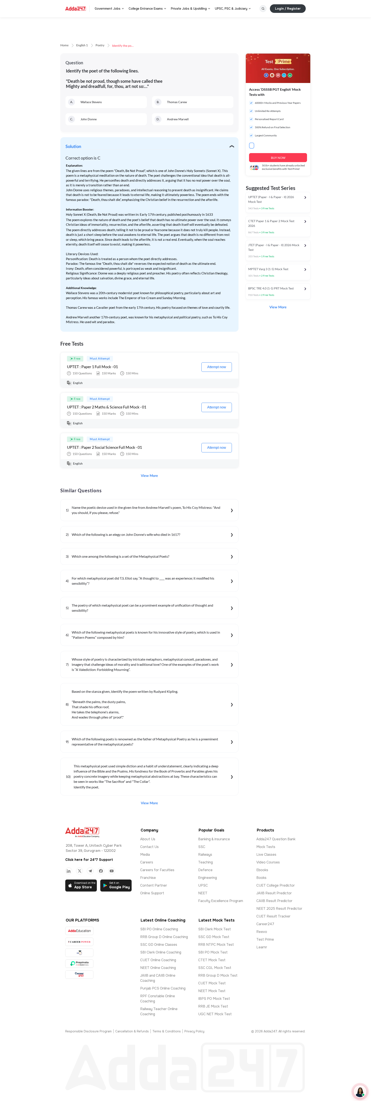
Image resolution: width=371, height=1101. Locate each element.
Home (64, 45)
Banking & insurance (214, 839)
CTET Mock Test (211, 960)
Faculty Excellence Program (220, 901)
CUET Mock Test (212, 983)
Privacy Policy (194, 1031)
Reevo (261, 931)
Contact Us (149, 847)
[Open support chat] (360, 1091)
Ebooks (262, 870)
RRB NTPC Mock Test (216, 944)
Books (261, 877)
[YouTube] (111, 871)
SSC (201, 847)
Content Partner (153, 885)
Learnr (261, 947)
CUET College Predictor (275, 885)
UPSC (203, 885)
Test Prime (265, 939)
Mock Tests (265, 847)
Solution (73, 147)
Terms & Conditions (166, 1031)
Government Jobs (107, 9)
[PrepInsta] (79, 963)
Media (145, 854)
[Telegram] (90, 871)
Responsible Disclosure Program (88, 1031)
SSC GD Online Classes (158, 944)
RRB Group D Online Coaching (164, 937)
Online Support (152, 893)
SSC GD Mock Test (213, 937)
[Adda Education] (79, 931)
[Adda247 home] (75, 8)
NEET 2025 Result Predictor (279, 908)
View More (149, 475)
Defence (205, 870)
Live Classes (266, 854)
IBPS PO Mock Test (214, 998)
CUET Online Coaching (158, 960)
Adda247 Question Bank (275, 839)
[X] (79, 871)
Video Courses (268, 862)
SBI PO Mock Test (213, 952)
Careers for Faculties (157, 870)
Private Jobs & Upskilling (189, 9)
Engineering (207, 877)
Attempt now (216, 367)
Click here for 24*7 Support (89, 859)
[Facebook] (100, 871)
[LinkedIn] (68, 871)
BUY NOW (278, 158)
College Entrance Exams (146, 9)
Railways (205, 854)
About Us (147, 839)
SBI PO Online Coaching (159, 929)
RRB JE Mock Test (213, 1006)
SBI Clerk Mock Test (214, 929)
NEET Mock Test (211, 991)
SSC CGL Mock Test (214, 967)
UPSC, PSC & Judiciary (231, 9)
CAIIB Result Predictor (274, 901)
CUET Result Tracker (273, 916)
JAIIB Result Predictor (274, 893)
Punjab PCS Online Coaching (163, 988)
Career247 (265, 924)
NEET (202, 893)
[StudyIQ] (79, 953)
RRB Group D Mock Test (217, 975)
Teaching (205, 862)
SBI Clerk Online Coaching (160, 952)
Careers (146, 862)
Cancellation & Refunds (132, 1031)
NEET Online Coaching (158, 967)
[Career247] (79, 974)
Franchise (148, 877)
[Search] (263, 8)
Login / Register (288, 9)
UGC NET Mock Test (215, 1014)
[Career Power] (79, 942)
